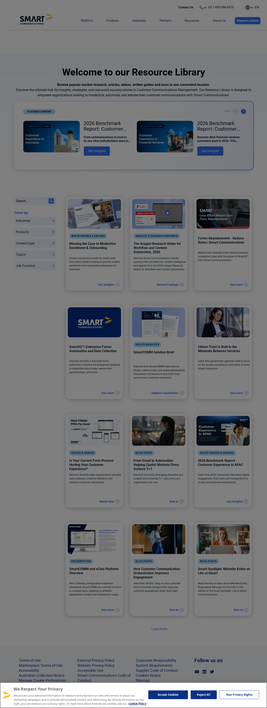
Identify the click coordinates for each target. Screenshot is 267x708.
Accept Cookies (168, 695)
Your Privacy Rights (239, 695)
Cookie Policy (137, 703)
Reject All (203, 695)
